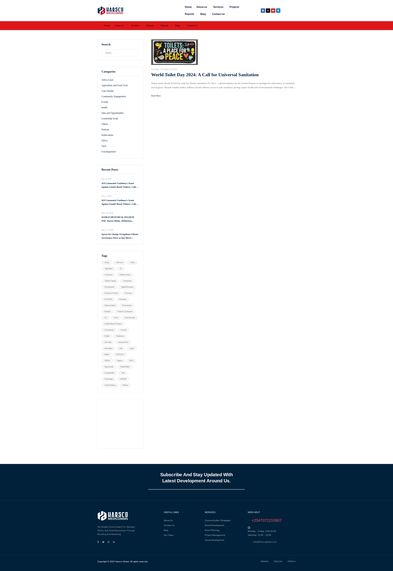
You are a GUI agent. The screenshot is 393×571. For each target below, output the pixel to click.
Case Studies (107, 91)
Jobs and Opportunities (112, 113)
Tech (103, 146)
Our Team (168, 535)
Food (116, 318)
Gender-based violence (113, 324)
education (122, 299)
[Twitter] (103, 542)
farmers (108, 311)
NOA (131, 361)
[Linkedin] (278, 10)
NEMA (107, 361)
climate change (110, 281)
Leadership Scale (109, 118)
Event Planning (212, 530)
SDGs (104, 140)
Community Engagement (113, 96)
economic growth (111, 293)
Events (104, 102)
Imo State (108, 342)
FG (106, 318)
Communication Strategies (217, 520)
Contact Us (169, 525)
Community (127, 281)
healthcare (120, 336)
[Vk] (114, 542)
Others (104, 124)
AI (121, 268)
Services (218, 7)
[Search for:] (117, 53)
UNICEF (123, 379)
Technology (109, 379)
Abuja (107, 262)
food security (130, 318)
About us (201, 7)
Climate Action (124, 275)
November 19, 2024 (169, 69)
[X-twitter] (268, 10)
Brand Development (214, 525)
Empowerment (110, 305)
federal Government (124, 311)
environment (126, 305)
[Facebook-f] (98, 542)
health (104, 107)
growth (123, 330)
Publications (107, 135)
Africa (132, 262)
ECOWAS (108, 299)
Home (188, 7)
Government (109, 330)
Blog (203, 14)
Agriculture (109, 268)
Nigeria (119, 361)
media (107, 354)
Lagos (132, 348)
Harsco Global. (122, 561)
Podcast (105, 129)
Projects (234, 7)
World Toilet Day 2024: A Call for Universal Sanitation (205, 74)
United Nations (110, 385)
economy (128, 293)
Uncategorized (108, 151)
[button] (202, 7)
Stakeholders (125, 367)
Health (107, 336)
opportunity (109, 367)
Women (125, 385)
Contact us (218, 14)
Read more (156, 96)
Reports (189, 14)
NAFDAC (120, 354)
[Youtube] (273, 10)
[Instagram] (108, 542)
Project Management (215, 535)
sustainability (109, 373)
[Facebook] (263, 10)
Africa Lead (107, 80)
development (109, 287)
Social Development (214, 540)
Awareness (109, 275)
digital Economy (127, 287)
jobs (121, 348)
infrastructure (123, 342)
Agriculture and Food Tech (114, 85)
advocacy (119, 262)
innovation (108, 348)
